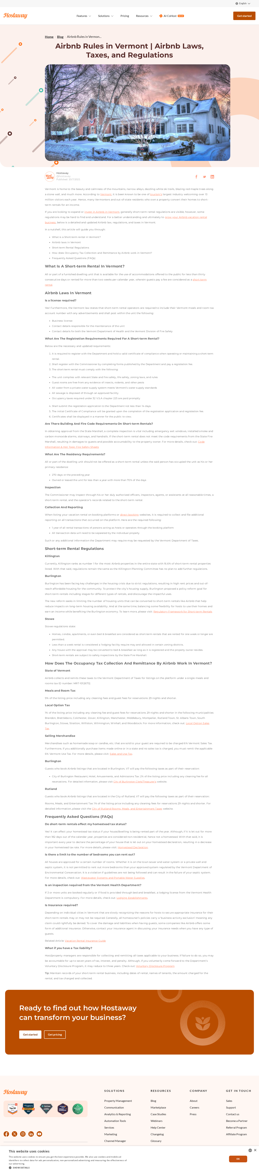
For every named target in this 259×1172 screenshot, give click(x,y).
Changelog (157, 1134)
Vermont (105, 194)
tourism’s (156, 194)
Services (109, 1127)
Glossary (156, 1140)
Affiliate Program (236, 1134)
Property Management (118, 1100)
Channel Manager (115, 1140)
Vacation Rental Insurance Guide (85, 940)
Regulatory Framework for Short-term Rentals (182, 611)
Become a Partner (237, 1120)
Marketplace (158, 1107)
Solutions (114, 1091)
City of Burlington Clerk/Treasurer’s (134, 781)
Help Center (158, 1127)
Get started (244, 15)
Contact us (232, 1114)
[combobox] (250, 1150)
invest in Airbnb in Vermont (101, 211)
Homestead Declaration (133, 847)
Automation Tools (115, 1120)
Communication (114, 1107)
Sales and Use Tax (121, 753)
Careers (194, 1107)
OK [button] (238, 1158)
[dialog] (129, 1159)
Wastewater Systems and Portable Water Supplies (113, 877)
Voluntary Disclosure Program (155, 966)
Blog (153, 1100)
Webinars (156, 1120)
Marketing (110, 1134)
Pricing (125, 15)
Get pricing (55, 1034)
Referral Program (236, 1127)
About (194, 1100)
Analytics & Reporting (117, 1114)
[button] (69, 1167)
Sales (229, 1100)
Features (82, 15)
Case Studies (158, 1114)
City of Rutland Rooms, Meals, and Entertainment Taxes (127, 808)
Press (193, 1114)
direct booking (129, 514)
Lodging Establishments (132, 897)
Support (231, 1107)
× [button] (255, 1150)
